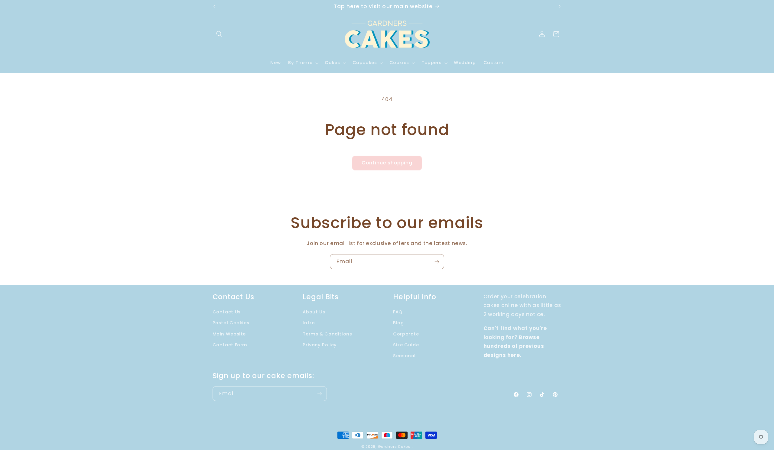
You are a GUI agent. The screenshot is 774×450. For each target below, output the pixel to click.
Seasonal (404, 356)
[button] (219, 34)
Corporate (406, 334)
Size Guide (406, 345)
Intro (309, 323)
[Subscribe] (437, 261)
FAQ (397, 312)
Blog (398, 323)
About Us (314, 312)
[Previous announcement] (214, 6)
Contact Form (230, 345)
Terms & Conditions (327, 334)
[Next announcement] (559, 6)
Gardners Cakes (394, 446)
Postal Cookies (231, 323)
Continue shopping (387, 162)
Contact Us (227, 312)
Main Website (229, 334)
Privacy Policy (320, 345)
